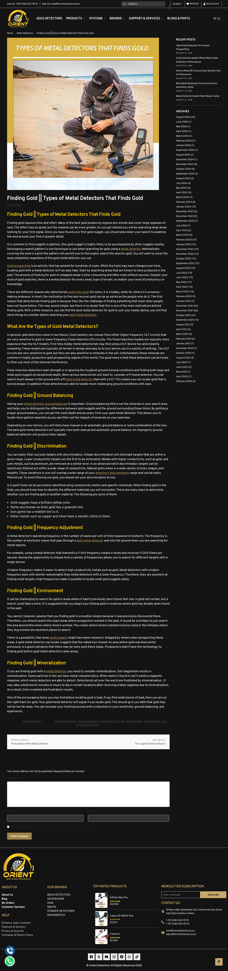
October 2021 (183, 315)
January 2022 (183, 301)
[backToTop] (219, 962)
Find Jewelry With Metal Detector (29, 743)
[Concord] (125, 929)
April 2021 (181, 329)
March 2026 (182, 136)
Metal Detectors (25, 33)
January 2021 (183, 343)
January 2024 (183, 206)
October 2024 (183, 169)
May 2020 (181, 371)
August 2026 (183, 117)
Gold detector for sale (112, 721)
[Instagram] (114, 956)
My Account (213, 3)
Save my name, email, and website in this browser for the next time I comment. (52, 826)
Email (92, 812)
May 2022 (181, 282)
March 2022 (182, 291)
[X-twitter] (99, 956)
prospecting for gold (87, 724)
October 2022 (183, 258)
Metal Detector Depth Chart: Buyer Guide (197, 96)
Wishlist (194, 3)
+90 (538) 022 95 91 (27, 4)
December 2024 (185, 159)
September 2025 (185, 150)
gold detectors (134, 721)
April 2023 (182, 230)
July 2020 (181, 362)
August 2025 (183, 154)
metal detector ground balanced (45, 404)
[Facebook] (91, 956)
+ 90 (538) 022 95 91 (177, 920)
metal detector (131, 249)
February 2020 (184, 381)
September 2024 (185, 173)
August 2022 (183, 268)
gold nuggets (58, 638)
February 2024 (184, 202)
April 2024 (182, 192)
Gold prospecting (18, 266)
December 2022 (185, 249)
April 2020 (182, 376)
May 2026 (181, 126)
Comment (13, 778)
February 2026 (184, 140)
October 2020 (183, 353)
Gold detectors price (155, 721)
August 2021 (183, 324)
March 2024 (182, 197)
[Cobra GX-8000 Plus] (125, 911)
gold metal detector (83, 315)
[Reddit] (121, 956)
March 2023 (182, 235)
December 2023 (185, 211)
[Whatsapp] (129, 956)
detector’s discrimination (112, 473)
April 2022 (182, 287)
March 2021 (182, 334)
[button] (217, 19)
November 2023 (185, 216)
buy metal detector (88, 721)
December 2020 (185, 348)
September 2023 (185, 221)
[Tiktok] (136, 956)
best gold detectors (66, 721)
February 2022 (184, 296)
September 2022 (185, 263)
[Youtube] (106, 956)
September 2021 (185, 320)
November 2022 (185, 254)
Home (10, 33)
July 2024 (181, 183)
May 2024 (181, 188)
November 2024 (185, 164)
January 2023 (183, 244)
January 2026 (183, 145)
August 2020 (183, 357)
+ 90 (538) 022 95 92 (177, 923)
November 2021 (184, 310)
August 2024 (183, 178)
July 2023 (181, 225)
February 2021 (183, 338)
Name (11, 812)
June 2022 (182, 277)
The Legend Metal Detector (150, 743)
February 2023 (184, 239)
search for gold (78, 292)
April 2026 (182, 131)
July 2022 (181, 273)
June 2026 (182, 121)
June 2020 (182, 367)
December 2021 (184, 305)
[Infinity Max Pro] (125, 893)
